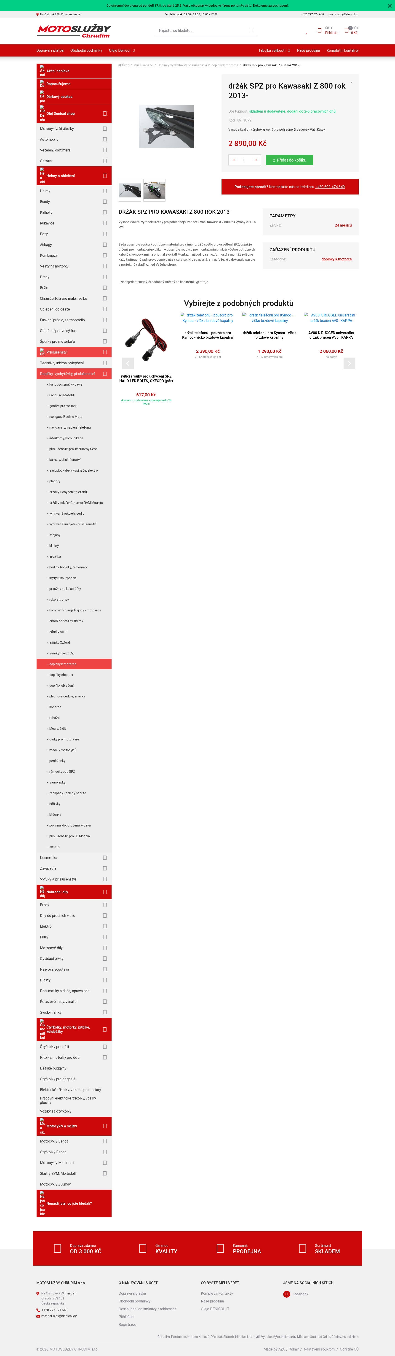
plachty (54, 481)
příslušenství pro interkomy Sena (73, 449)
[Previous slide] (128, 363)
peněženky (57, 761)
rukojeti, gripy (59, 599)
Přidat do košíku (291, 160)
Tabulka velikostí (272, 50)
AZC (281, 1349)
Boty (44, 234)
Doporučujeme (58, 83)
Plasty (45, 980)
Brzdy (44, 905)
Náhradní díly (57, 891)
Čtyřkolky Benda (53, 1152)
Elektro (46, 926)
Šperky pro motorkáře (57, 341)
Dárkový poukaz (59, 96)
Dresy (44, 277)
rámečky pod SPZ (62, 771)
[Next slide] (349, 363)
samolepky (57, 782)
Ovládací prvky (52, 958)
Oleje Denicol (119, 50)
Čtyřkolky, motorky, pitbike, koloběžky (68, 1029)
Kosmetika (48, 858)
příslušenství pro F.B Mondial (70, 836)
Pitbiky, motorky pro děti (60, 1057)
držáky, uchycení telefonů (68, 492)
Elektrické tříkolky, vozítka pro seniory (70, 1090)
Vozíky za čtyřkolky (55, 1111)
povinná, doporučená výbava (70, 825)
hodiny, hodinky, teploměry (68, 567)
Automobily (49, 139)
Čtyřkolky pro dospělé (57, 1079)
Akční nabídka (57, 70)
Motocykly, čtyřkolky (57, 129)
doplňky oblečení (61, 685)
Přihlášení (126, 1317)
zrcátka (55, 556)
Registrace (127, 1324)
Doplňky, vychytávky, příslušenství (67, 374)
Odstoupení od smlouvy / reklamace (148, 1309)
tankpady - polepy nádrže (67, 793)
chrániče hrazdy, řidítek (66, 621)
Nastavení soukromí (320, 1349)
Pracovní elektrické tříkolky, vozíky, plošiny (68, 1100)
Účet (329, 28)
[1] (251, 30)
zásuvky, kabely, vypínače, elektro (73, 470)
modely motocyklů (62, 750)
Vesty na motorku (54, 266)
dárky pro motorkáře (64, 739)
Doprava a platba (50, 50)
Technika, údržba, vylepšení (62, 363)
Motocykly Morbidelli (57, 1163)
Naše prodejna (308, 50)
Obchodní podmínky (86, 50)
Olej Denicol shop (60, 113)
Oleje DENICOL (213, 1309)
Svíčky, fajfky (50, 1012)
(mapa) (70, 1293)
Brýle (44, 288)
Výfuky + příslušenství (58, 879)
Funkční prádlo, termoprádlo (62, 320)
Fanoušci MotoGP (62, 395)
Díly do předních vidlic (57, 915)
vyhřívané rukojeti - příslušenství (72, 524)
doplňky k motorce (62, 664)
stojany (54, 535)
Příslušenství (56, 352)
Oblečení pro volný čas (58, 331)
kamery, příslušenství (64, 460)
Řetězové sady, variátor (59, 1001)
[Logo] (74, 31)
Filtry (44, 937)
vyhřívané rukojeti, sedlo (66, 513)
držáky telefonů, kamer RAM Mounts (76, 503)
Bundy (45, 202)
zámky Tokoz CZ (61, 653)
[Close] (389, 5)
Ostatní (46, 161)
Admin (294, 1349)
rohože (54, 718)
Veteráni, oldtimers (55, 150)
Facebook (300, 1294)
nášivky (54, 804)
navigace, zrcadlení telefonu (70, 427)
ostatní (54, 847)
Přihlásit (331, 33)
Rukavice (47, 223)
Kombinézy (49, 255)
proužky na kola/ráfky (65, 589)
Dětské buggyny (53, 1068)
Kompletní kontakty (343, 50)
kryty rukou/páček (62, 578)
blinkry (54, 546)
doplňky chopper (61, 675)
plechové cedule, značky (67, 696)
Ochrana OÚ (349, 1349)
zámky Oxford (59, 642)
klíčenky (55, 814)
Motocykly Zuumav (55, 1184)
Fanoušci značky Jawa (66, 384)
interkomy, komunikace (66, 438)
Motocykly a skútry (61, 1126)
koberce (55, 707)
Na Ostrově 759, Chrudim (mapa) (60, 14)
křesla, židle (58, 728)
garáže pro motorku (63, 406)
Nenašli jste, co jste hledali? (69, 1203)
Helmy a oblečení (60, 175)
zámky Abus (58, 632)
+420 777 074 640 (312, 14)
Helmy (45, 191)
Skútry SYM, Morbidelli (58, 1173)
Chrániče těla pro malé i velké (63, 298)
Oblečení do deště (55, 309)
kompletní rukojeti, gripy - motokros (75, 610)
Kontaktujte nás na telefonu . (290, 186)
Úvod (125, 65)
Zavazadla (48, 868)
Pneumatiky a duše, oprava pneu (65, 991)
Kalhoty (46, 212)
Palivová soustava (54, 969)
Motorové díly (51, 948)
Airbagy (46, 245)
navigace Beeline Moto (66, 417)
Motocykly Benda (54, 1141)
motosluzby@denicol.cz (343, 14)
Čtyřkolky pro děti (54, 1047)
